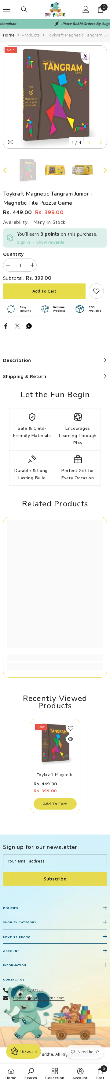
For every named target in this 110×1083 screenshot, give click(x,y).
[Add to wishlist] (70, 728)
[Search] (24, 9)
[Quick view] (70, 739)
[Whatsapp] (29, 325)
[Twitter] (17, 325)
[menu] (6, 9)
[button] (89, 142)
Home (9, 34)
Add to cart (44, 290)
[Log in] (85, 9)
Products (31, 34)
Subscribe (55, 878)
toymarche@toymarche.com (38, 997)
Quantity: (14, 254)
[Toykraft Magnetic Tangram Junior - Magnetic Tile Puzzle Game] (55, 743)
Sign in (23, 242)
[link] (96, 291)
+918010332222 (28, 990)
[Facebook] (6, 325)
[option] (55, 97)
